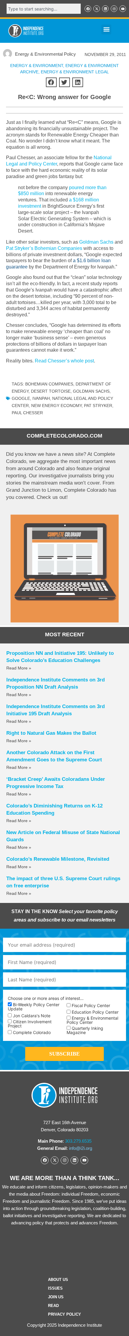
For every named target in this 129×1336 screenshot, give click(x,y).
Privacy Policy (64, 1314)
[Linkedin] (105, 8)
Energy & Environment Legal (75, 71)
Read (53, 1305)
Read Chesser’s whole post (64, 360)
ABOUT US (58, 1279)
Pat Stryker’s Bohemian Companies (44, 248)
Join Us (56, 1297)
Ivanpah (41, 398)
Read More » (18, 668)
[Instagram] (114, 8)
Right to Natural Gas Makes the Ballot (51, 733)
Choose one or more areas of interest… (46, 998)
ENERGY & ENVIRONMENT (36, 65)
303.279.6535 (78, 1141)
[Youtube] (122, 8)
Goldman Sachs (96, 242)
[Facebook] (88, 8)
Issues (55, 1288)
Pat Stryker (98, 405)
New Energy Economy (56, 405)
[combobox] (44, 9)
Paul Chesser (27, 412)
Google (21, 398)
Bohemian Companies (49, 384)
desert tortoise (50, 391)
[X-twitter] (96, 8)
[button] (106, 29)
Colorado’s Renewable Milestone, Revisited (57, 859)
